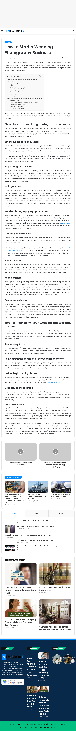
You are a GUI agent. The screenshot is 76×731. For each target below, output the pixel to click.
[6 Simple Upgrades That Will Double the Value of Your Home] (55, 612)
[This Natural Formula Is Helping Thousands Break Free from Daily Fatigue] (21, 608)
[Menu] (2, 32)
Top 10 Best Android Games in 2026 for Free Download (32, 666)
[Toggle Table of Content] (40, 77)
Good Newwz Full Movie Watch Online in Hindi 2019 (35, 540)
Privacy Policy (38, 727)
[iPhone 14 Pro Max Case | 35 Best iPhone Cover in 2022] (10, 529)
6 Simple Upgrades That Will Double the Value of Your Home (55, 628)
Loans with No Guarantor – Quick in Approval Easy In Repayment (28, 535)
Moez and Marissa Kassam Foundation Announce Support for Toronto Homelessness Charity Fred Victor (14, 498)
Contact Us (20, 727)
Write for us (28, 727)
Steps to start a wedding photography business (22, 79)
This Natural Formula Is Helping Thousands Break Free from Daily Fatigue (20, 622)
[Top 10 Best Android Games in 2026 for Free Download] (32, 654)
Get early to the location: (17, 106)
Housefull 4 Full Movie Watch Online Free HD (32, 521)
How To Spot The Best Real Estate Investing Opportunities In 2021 (20, 590)
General (8, 42)
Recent (36, 513)
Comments (61, 513)
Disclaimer (46, 727)
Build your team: (14, 86)
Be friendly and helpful (18, 108)
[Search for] (74, 32)
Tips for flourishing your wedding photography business (24, 98)
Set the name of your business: (18, 82)
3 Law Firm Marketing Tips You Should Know (32, 701)
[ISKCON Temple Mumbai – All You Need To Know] (61, 487)
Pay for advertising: (15, 96)
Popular (13, 513)
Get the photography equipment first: (20, 88)
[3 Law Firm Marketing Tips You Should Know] (55, 574)
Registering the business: (17, 84)
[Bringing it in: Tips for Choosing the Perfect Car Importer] (38, 487)
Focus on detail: (14, 92)
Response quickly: (15, 100)
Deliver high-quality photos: (18, 104)
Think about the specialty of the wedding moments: (24, 102)
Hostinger (63, 724)
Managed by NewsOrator (39, 724)
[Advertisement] (38, 14)
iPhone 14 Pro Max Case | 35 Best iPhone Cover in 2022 (36, 526)
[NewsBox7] (15, 31)
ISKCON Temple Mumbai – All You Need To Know (60, 495)
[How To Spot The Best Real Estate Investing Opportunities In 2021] (21, 574)
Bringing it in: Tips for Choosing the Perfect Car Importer (37, 496)
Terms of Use (55, 727)
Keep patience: (14, 94)
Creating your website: (16, 90)
